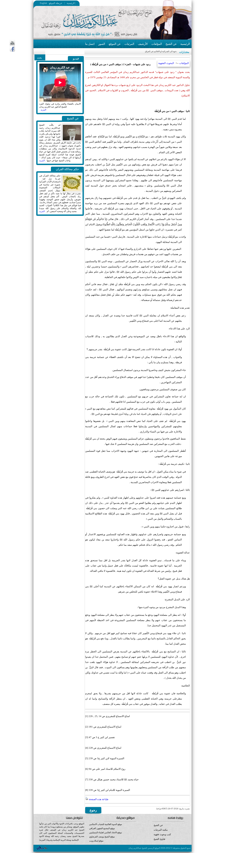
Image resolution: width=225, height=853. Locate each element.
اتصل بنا (90, 44)
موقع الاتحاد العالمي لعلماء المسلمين (105, 832)
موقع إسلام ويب (96, 840)
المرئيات (129, 44)
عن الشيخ (171, 44)
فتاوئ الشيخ (159, 839)
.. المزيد (42, 160)
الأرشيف (143, 44)
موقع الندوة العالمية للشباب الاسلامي (105, 824)
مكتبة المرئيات (161, 830)
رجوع (93, 810)
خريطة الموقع (62, 3)
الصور (101, 44)
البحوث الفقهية (166, 63)
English (43, 3)
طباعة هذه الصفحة (98, 799)
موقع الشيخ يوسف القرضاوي (102, 836)
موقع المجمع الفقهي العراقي (102, 828)
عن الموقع (115, 44)
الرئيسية (70, 3)
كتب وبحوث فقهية (162, 834)
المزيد (42, 840)
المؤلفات (156, 44)
